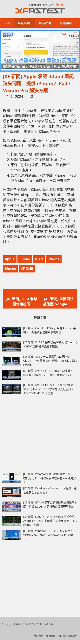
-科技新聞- (24, 23)
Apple (10, 259)
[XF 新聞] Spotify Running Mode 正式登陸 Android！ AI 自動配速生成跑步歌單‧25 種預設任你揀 (49, 521)
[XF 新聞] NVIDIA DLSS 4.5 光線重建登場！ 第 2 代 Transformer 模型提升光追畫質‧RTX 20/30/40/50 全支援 (51, 389)
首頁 (7, 23)
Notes (10, 268)
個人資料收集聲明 (67, 635)
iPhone (54, 259)
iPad (39, 259)
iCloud (24, 259)
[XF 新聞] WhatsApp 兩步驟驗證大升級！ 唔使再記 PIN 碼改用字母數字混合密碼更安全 (49, 478)
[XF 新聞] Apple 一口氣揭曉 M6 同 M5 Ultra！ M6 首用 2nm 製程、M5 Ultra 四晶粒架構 (50, 361)
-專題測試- (66, 23)
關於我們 (38, 635)
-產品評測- (45, 23)
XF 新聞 (27, 268)
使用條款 (51, 635)
